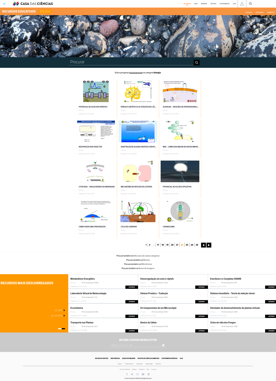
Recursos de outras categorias (147, 255)
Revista (213, 4)
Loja (234, 4)
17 (158, 245)
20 (172, 245)
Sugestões (139, 364)
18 (163, 245)
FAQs (148, 369)
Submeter (270, 12)
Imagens (204, 4)
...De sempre (56, 315)
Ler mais (132, 287)
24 (192, 245)
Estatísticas (142, 369)
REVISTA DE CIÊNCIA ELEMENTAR (148, 358)
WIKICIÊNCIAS (115, 358)
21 (177, 245)
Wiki (196, 4)
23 (187, 245)
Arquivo (120, 364)
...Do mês (58, 310)
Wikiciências (146, 264)
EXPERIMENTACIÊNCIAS (169, 358)
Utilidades (134, 369)
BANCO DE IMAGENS (128, 358)
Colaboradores (129, 364)
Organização (149, 364)
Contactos (153, 369)
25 (197, 245)
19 (167, 245)
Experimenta (225, 4)
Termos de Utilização (125, 369)
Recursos (187, 4)
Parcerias (158, 364)
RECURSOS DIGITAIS (101, 358)
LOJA (181, 358)
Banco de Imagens (146, 268)
